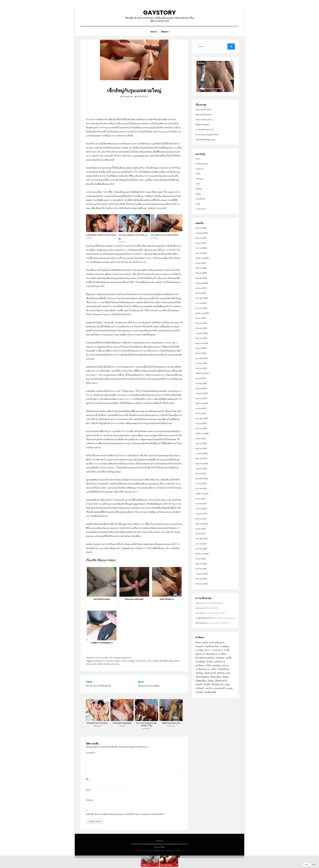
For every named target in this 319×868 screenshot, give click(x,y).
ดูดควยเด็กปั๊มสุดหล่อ (203, 115)
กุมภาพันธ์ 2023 (202, 418)
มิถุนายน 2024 (201, 338)
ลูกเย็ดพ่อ (200, 665)
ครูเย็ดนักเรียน (212, 646)
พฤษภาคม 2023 (202, 403)
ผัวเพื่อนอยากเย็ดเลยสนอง (225, 618)
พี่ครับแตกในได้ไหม (211, 608)
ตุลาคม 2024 (201, 318)
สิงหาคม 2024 (201, 328)
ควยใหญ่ (95, 661)
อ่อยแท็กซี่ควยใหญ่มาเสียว (205, 140)
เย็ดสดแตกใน (91, 664)
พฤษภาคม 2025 (202, 283)
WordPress (178, 851)
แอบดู (229, 688)
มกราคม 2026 (201, 248)
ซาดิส (226, 650)
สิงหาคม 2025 (201, 273)
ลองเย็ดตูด (131, 661)
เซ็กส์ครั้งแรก (224, 669)
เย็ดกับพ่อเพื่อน (202, 677)
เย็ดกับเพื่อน (163, 661)
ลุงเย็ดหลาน (219, 661)
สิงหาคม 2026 (201, 228)
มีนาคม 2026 (201, 243)
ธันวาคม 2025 (201, 253)
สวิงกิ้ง (105, 658)
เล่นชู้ (198, 204)
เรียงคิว (206, 684)
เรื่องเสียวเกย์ (126, 658)
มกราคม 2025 (201, 303)
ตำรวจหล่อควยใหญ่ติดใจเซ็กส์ (207, 135)
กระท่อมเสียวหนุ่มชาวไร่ (205, 130)
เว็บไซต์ (89, 800)
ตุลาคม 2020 (201, 559)
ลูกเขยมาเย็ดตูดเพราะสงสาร (215, 613)
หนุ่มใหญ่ (216, 665)
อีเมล (88, 790)
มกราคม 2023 (201, 423)
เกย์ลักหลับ (200, 179)
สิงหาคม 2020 (201, 569)
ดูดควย (110, 431)
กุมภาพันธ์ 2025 (202, 298)
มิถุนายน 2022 (201, 459)
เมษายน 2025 (201, 288)
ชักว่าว (102, 661)
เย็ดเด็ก (100, 664)
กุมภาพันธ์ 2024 (202, 358)
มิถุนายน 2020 (201, 579)
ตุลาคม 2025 (201, 263)
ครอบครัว (200, 646)
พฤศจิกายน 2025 (202, 258)
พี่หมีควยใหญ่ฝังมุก (202, 125)
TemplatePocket (158, 851)
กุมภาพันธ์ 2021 (202, 539)
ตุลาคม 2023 (201, 378)
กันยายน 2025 (201, 268)
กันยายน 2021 (201, 504)
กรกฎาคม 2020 (202, 574)
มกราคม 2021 (201, 544)
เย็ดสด (177, 661)
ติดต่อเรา (165, 31)
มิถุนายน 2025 (201, 278)
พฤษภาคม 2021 (202, 524)
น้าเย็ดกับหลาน (210, 654)
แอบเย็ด (199, 692)
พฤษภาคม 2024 (202, 343)
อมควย (143, 661)
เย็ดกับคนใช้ (210, 673)
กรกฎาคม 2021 (201, 514)
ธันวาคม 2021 (201, 489)
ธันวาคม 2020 (201, 549)
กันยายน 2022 (201, 444)
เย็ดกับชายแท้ (223, 673)
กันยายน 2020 (201, 564)
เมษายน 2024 (201, 348)
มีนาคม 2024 (201, 353)
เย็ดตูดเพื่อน (201, 680)
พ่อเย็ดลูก (220, 658)
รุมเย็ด (123, 661)
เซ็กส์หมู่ (172, 504)
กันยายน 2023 (201, 383)
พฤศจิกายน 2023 (202, 373)
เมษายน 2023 (201, 408)
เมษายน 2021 (201, 529)
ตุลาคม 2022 (201, 439)
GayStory (159, 12)
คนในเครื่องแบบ (202, 164)
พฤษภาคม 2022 (202, 464)
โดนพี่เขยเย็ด (210, 692)
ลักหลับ (209, 661)
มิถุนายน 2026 (201, 238)
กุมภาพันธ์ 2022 (202, 479)
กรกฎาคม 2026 (202, 233)
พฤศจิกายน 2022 (202, 433)
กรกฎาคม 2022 (202, 454)
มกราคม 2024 (201, 363)
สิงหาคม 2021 (201, 509)
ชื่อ (87, 779)
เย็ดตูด (171, 661)
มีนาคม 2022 (201, 474)
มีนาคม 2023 (201, 413)
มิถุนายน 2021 (201, 519)
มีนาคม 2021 (201, 534)
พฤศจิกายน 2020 (202, 554)
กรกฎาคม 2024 (202, 333)
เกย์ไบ (111, 658)
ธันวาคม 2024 (201, 308)
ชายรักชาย (98, 658)
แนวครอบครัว (201, 209)
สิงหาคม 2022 (201, 449)
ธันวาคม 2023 (201, 368)
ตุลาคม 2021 (200, 499)
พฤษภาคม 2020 (202, 584)
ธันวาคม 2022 (201, 428)
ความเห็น (91, 753)
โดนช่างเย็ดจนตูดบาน (204, 120)
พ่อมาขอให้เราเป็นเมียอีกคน (218, 623)
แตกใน (116, 664)
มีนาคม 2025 (201, 293)
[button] (310, 865)
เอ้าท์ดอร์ (200, 688)
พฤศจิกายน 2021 (202, 494)
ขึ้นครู (198, 642)
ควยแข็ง (129, 395)
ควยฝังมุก (224, 646)
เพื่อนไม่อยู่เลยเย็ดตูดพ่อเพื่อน (213, 603)
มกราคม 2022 (201, 484)
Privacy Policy (159, 847)
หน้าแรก (153, 31)
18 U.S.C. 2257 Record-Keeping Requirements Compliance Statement (159, 844)
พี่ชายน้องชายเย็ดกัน (205, 658)
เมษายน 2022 (201, 469)
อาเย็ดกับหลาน (202, 669)
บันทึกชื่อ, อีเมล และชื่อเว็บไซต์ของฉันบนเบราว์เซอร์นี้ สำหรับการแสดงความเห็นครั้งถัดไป (125, 814)
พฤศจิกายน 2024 (202, 313)
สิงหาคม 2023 (201, 388)
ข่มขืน (198, 159)
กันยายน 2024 (201, 323)
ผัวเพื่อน (222, 654)
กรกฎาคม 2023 (202, 393)
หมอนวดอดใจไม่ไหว (203, 110)
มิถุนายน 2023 (201, 398)
